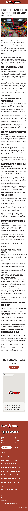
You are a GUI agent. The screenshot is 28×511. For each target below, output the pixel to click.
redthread (25, 507)
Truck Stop (10, 82)
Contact (17, 439)
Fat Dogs (14, 48)
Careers (17, 440)
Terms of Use (4, 497)
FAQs (2, 442)
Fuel (2, 439)
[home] (14, 2)
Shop (16, 437)
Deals (2, 440)
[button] (3, 2)
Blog (16, 442)
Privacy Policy (4, 495)
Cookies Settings (4, 500)
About (2, 437)
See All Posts (14, 367)
